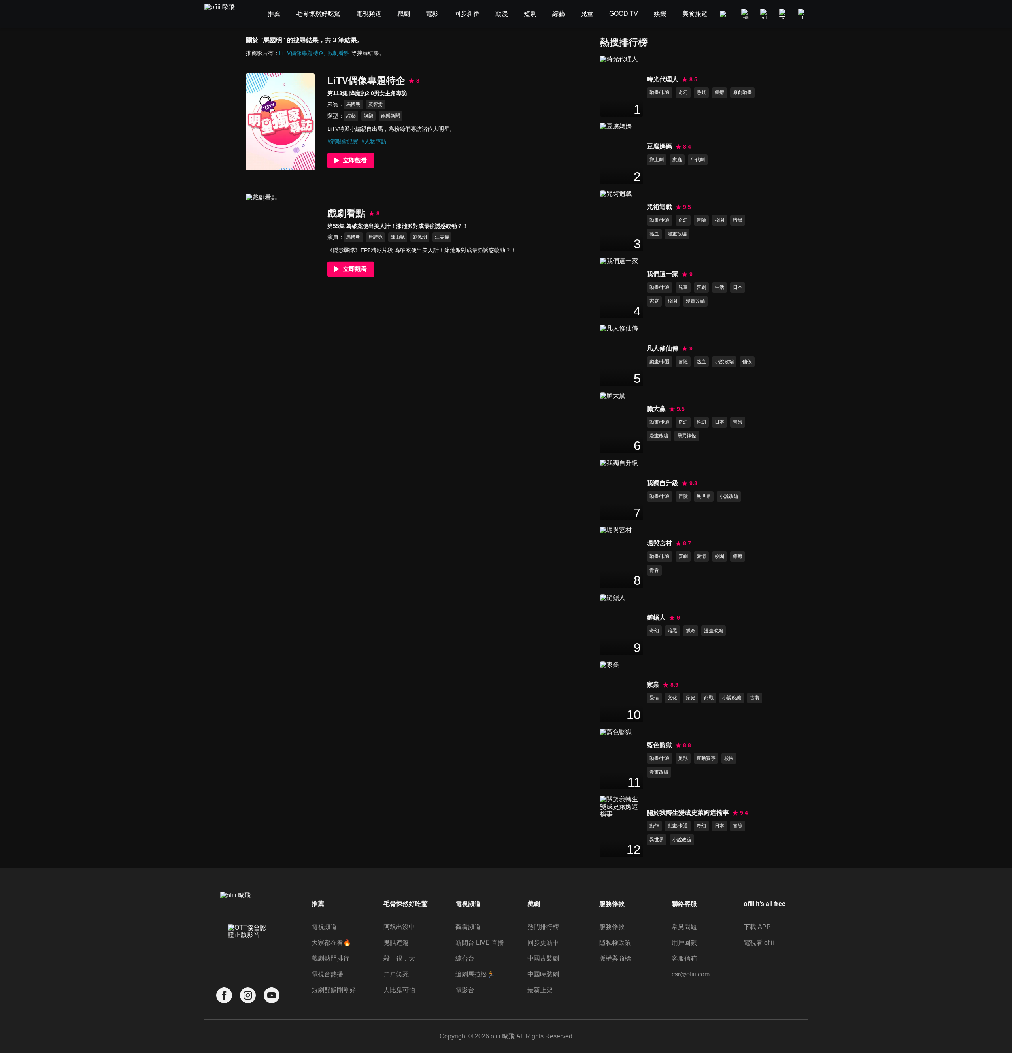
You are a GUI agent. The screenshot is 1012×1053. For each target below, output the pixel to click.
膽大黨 (656, 408)
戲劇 (533, 903)
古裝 (754, 698)
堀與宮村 (659, 543)
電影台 (464, 990)
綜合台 (464, 958)
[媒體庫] (765, 14)
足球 (683, 758)
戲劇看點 (338, 53)
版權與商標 (615, 958)
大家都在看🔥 (331, 942)
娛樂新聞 (390, 116)
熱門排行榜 (543, 926)
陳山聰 (398, 237)
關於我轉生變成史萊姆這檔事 (688, 812)
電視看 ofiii (759, 942)
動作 (654, 826)
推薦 (318, 903)
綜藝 (351, 116)
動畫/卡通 (659, 92)
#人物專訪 (374, 141)
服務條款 (612, 926)
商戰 (709, 698)
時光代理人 (662, 79)
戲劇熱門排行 (330, 958)
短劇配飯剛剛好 (334, 990)
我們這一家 (662, 274)
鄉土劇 (656, 159)
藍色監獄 (659, 745)
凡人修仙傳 (662, 348)
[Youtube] (271, 995)
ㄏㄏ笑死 (396, 974)
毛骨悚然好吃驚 (405, 903)
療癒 (719, 92)
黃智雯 (375, 104)
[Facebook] (224, 995)
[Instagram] (248, 995)
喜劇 (701, 287)
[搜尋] (746, 14)
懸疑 (701, 92)
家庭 (677, 159)
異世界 (704, 496)
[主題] (803, 14)
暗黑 (737, 220)
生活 (719, 287)
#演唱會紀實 (342, 141)
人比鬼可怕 (399, 990)
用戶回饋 (684, 942)
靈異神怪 (686, 436)
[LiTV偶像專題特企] (280, 121)
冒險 (701, 220)
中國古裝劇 (543, 958)
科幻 (701, 422)
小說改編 (724, 361)
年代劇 (698, 159)
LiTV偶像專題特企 (301, 53)
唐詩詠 (375, 237)
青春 (654, 570)
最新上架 (540, 990)
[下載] (784, 14)
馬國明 (353, 104)
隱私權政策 (615, 942)
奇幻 (683, 92)
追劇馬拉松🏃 (475, 974)
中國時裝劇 (543, 974)
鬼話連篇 (396, 942)
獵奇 (690, 630)
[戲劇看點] (280, 242)
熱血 (654, 234)
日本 (737, 287)
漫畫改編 (677, 234)
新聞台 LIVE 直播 (479, 942)
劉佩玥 (420, 237)
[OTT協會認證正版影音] (248, 948)
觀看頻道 (468, 926)
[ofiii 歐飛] (224, 14)
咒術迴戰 (659, 206)
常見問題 (684, 926)
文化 (672, 698)
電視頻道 (324, 926)
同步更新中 (543, 942)
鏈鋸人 (656, 617)
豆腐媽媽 (659, 146)
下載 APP (757, 926)
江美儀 (442, 237)
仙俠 (747, 361)
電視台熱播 (327, 974)
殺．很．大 (399, 958)
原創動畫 (742, 92)
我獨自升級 (662, 483)
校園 (719, 220)
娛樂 (368, 116)
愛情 (701, 556)
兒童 (683, 287)
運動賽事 (706, 758)
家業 (653, 684)
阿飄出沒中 (399, 926)
